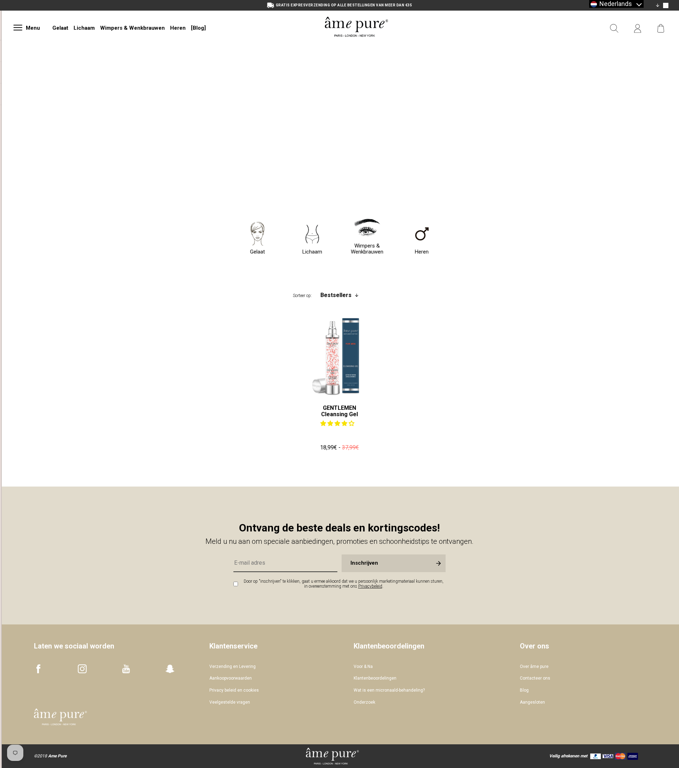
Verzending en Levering (232, 666)
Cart (661, 28)
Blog (524, 690)
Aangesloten (532, 702)
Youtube (126, 668)
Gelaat (60, 28)
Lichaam (84, 28)
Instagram (82, 668)
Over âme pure (534, 666)
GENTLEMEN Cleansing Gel (339, 411)
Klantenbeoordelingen (375, 678)
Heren (178, 28)
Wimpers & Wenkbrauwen (132, 28)
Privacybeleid (370, 586)
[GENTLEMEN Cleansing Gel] (339, 356)
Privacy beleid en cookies (234, 690)
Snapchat (170, 668)
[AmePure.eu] (356, 45)
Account (637, 28)
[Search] (614, 28)
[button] (338, 423)
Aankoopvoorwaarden (230, 678)
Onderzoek (364, 702)
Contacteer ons (535, 678)
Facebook (38, 668)
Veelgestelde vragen (229, 702)
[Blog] (198, 28)
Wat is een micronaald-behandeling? (389, 690)
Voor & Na (363, 666)
